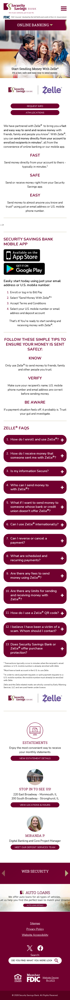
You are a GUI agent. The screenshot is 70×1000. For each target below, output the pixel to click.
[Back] (3, 873)
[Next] (66, 873)
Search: (35, 955)
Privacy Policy (35, 929)
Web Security (35, 871)
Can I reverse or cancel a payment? (28, 540)
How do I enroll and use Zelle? (34, 439)
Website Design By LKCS (50, 979)
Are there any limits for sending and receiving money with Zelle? (33, 595)
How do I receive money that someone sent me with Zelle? (33, 455)
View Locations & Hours (35, 805)
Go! (56, 960)
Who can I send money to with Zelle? (29, 487)
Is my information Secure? (29, 471)
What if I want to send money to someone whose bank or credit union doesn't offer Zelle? (34, 506)
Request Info (35, 106)
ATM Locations (35, 112)
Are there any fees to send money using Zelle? (29, 575)
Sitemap (35, 923)
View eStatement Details (35, 758)
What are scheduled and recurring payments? (28, 558)
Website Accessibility (35, 935)
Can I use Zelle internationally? (34, 524)
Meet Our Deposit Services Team (35, 847)
